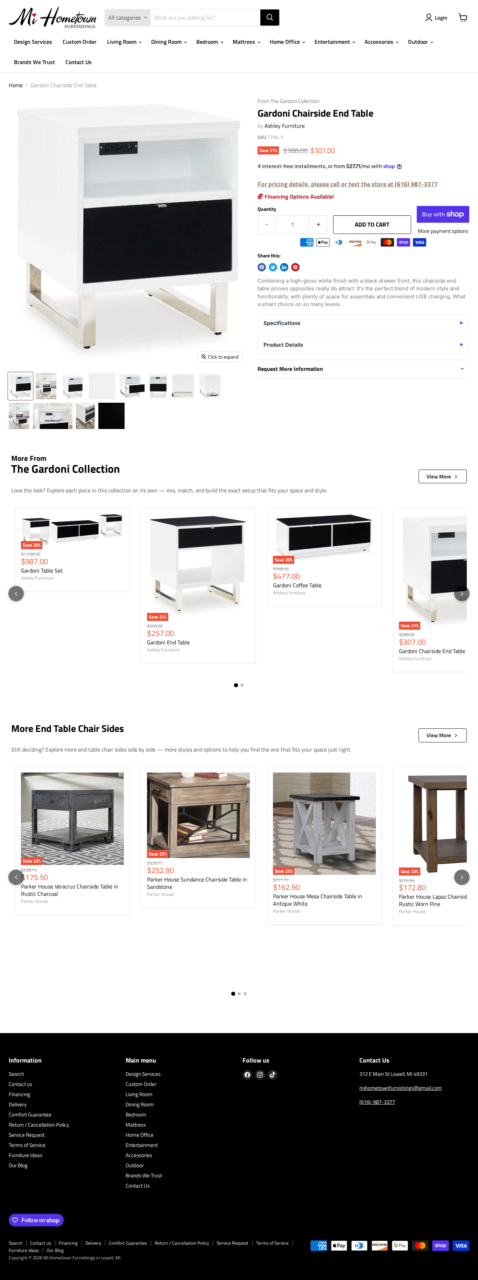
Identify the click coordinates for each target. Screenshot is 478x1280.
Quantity (267, 209)
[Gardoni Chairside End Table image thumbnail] (20, 386)
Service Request (26, 1135)
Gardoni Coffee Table (297, 585)
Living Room (122, 41)
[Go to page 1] (236, 685)
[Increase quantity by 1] (319, 224)
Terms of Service (27, 1145)
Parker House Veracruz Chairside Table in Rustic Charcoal (69, 890)
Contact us (20, 1084)
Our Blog (18, 1165)
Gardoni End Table (168, 642)
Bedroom (207, 41)
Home (16, 85)
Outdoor (418, 41)
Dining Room (167, 41)
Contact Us (78, 62)
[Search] (269, 17)
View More (439, 476)
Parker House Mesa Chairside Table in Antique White (317, 900)
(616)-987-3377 (377, 1102)
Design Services (33, 41)
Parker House (34, 901)
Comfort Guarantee (30, 1115)
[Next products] (462, 593)
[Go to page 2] (242, 685)
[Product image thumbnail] (46, 386)
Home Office (285, 41)
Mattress (244, 41)
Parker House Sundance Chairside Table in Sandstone (197, 883)
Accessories (380, 41)
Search (16, 1074)
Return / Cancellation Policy (39, 1125)
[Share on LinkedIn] (284, 267)
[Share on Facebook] (262, 267)
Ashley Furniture (285, 126)
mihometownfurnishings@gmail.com (400, 1088)
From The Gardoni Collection (288, 101)
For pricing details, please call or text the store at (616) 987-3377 (348, 184)
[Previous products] (16, 593)
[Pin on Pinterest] (295, 267)
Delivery (18, 1104)
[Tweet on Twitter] (273, 267)
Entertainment (333, 41)
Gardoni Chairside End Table (432, 651)
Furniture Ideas (25, 1155)
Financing (19, 1094)
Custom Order (80, 41)
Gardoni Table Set (42, 570)
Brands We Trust (34, 62)
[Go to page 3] (245, 993)
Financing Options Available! (298, 196)
